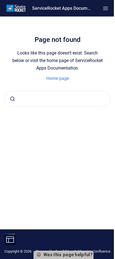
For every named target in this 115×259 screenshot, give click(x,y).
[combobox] (57, 98)
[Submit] (12, 98)
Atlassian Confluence (94, 251)
